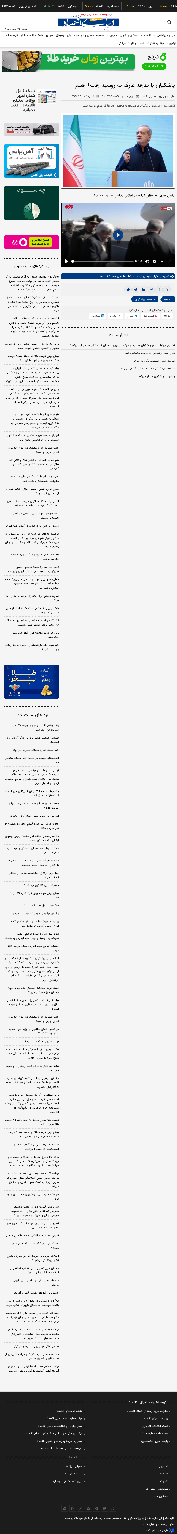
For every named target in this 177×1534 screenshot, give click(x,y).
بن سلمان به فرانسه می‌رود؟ (42, 1041)
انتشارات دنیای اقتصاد (69, 1411)
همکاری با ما (160, 1496)
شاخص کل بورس (11, 6)
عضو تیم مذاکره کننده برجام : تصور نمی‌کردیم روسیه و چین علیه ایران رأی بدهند (32, 569)
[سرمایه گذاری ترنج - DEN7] (88, 61)
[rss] (88, 1508)
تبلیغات (163, 1474)
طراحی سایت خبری (159, 1530)
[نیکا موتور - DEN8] (31, 129)
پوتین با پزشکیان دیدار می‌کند (156, 376)
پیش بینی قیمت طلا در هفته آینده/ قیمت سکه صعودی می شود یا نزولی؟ (33, 358)
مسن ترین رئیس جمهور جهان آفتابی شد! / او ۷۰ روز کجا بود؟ (32, 491)
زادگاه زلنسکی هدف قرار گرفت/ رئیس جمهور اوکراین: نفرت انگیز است (32, 838)
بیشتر (122, 43)
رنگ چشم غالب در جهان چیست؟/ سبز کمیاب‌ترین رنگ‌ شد (35, 727)
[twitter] (151, 289)
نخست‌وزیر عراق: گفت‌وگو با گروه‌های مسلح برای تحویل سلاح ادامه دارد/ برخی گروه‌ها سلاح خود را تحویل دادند (32, 1053)
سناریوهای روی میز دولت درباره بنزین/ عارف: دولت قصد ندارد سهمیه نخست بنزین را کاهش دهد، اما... (32, 583)
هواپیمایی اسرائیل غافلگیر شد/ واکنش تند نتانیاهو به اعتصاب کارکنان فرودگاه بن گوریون (34, 464)
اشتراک (164, 1481)
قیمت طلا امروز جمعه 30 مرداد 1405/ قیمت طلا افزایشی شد (32, 1122)
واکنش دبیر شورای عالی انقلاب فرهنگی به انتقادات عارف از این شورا (34, 1270)
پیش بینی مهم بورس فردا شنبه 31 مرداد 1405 (34, 895)
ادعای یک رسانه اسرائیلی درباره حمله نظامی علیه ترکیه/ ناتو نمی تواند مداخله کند (33, 503)
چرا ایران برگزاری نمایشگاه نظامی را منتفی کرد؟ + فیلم (34, 875)
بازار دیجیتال (63, 35)
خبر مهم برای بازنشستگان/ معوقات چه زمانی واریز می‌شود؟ (32, 647)
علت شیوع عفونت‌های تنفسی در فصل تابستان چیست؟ (35, 515)
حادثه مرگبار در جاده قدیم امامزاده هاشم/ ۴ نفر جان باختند (32, 826)
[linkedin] (143, 289)
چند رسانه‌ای (156, 43)
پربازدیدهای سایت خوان (31, 266)
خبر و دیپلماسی (166, 35)
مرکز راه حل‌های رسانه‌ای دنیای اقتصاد (59, 1441)
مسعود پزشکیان (145, 299)
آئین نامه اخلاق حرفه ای (67, 1481)
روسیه (168, 299)
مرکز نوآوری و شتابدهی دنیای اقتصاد (60, 1426)
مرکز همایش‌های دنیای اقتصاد (64, 1418)
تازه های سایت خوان (31, 715)
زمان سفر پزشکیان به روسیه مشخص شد (150, 353)
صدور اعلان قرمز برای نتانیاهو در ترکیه (36, 1346)
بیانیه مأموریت (73, 1474)
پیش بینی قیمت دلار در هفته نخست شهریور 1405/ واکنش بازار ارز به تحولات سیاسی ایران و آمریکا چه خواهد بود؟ (34, 1211)
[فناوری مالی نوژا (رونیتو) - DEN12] (31, 682)
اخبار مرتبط (118, 335)
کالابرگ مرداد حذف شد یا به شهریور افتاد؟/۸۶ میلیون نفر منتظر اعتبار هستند (33, 622)
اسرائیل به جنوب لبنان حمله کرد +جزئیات (34, 816)
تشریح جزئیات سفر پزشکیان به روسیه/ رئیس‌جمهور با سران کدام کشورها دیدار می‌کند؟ (122, 345)
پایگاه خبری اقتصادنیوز (154, 1441)
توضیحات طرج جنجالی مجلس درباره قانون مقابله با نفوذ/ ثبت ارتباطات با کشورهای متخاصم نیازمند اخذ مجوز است (33, 1334)
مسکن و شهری (129, 35)
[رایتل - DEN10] (31, 242)
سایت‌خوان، (157, 276)
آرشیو (172, 43)
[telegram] (135, 289)
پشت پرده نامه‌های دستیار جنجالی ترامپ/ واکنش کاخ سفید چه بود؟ (33, 990)
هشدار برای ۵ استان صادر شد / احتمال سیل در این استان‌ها (32, 610)
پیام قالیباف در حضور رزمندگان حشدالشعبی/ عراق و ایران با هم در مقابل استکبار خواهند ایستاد (32, 1004)
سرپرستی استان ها (157, 1489)
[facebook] (159, 289)
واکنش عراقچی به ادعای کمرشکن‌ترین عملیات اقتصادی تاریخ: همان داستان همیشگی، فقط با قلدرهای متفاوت (32, 1082)
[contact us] (72, 1508)
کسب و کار (137, 43)
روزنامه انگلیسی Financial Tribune (61, 1449)
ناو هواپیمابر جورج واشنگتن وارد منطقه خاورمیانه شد (35, 557)
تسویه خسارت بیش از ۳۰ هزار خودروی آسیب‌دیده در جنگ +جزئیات (35, 1147)
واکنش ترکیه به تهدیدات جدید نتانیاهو (35, 913)
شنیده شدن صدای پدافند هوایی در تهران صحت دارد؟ (34, 806)
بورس (113, 35)
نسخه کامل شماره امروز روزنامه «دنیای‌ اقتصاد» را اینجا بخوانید (23, 101)
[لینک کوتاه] (166, 289)
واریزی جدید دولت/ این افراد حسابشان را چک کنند (34, 635)
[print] (128, 289)
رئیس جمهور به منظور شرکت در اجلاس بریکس (144, 195)
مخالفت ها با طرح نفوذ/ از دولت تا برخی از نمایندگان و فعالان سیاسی (32, 1356)
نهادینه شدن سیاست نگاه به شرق (154, 361)
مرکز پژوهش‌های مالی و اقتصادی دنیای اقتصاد (53, 1434)
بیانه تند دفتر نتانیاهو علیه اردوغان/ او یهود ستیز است (32, 1068)
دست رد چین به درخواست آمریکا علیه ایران (32, 526)
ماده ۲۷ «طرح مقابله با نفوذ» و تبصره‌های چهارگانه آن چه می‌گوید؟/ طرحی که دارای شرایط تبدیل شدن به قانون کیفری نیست (33, 1161)
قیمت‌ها (12, 35)
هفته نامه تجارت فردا (155, 1434)
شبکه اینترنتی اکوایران (155, 1426)
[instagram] (112, 1508)
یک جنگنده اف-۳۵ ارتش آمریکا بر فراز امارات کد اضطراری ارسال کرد (32, 793)
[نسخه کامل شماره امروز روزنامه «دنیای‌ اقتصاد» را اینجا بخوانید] (47, 96)
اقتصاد (146, 35)
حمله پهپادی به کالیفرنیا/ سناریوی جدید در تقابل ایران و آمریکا (33, 450)
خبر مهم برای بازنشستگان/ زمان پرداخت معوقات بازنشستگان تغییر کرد (35, 479)
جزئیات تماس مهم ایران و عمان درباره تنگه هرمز (33, 948)
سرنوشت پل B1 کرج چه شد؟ (41, 885)
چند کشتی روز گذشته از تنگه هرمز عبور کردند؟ (35, 1246)
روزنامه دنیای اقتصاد (155, 1418)
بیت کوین (56, 6)
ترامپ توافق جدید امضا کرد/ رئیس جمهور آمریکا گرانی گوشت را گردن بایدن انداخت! (33, 1369)
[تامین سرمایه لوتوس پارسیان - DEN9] (31, 203)
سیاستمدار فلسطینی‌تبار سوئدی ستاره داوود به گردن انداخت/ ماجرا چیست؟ (33, 863)
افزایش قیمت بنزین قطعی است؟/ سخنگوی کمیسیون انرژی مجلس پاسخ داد (32, 437)
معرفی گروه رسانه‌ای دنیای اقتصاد (147, 1411)
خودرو (50, 35)
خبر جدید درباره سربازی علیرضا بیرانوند (36, 750)
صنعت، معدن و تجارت (89, 35)
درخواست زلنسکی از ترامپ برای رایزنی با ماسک (34, 1282)
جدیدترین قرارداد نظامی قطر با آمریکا (36, 1293)
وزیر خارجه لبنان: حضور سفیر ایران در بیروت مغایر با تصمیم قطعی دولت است (32, 346)
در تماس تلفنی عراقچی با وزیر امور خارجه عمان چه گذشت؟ (33, 1031)
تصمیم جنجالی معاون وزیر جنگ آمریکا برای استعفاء (32, 740)
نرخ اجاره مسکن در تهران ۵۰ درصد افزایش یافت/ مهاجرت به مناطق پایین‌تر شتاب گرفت (32, 1303)
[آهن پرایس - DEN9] (31, 161)
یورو (134, 6)
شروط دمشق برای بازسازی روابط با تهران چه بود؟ (32, 598)
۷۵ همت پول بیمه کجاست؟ (41, 905)
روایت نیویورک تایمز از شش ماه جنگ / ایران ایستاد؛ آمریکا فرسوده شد (35, 923)
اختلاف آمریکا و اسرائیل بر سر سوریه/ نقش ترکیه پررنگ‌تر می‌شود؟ (33, 1258)
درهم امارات (97, 6)
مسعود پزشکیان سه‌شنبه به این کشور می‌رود (148, 369)
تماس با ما (161, 1466)
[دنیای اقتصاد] (88, 22)
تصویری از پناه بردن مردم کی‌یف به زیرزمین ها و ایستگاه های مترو (32, 1225)
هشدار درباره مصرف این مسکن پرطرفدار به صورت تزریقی (33, 850)
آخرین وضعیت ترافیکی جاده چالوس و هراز (32, 1236)
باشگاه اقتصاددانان (31, 35)
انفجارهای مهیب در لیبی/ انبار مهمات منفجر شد (32, 760)
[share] (80, 1508)
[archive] (64, 1508)
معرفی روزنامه (73, 1466)
